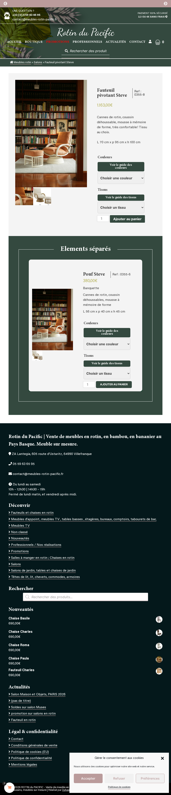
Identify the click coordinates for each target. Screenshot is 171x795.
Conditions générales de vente (34, 745)
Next (165, 4)
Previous (5, 4)
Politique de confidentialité (31, 758)
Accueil (14, 42)
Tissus (103, 190)
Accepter (88, 778)
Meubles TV (20, 525)
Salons (38, 62)
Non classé (19, 532)
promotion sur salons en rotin (33, 713)
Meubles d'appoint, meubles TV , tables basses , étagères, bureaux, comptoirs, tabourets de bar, (83, 519)
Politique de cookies (119, 787)
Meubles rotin (22, 62)
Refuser (119, 778)
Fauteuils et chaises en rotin (32, 513)
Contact (137, 42)
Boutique (34, 42)
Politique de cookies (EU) (30, 752)
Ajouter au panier (127, 219)
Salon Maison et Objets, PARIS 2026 (38, 694)
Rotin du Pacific (85, 32)
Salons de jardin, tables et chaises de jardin (43, 570)
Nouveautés (20, 538)
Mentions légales (24, 764)
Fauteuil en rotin (23, 720)
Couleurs (105, 157)
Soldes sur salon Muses (28, 707)
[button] (162, 758)
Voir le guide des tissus (121, 197)
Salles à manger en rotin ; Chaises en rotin (42, 558)
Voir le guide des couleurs (121, 167)
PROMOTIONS (57, 42)
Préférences (150, 778)
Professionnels (87, 42)
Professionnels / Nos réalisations (36, 545)
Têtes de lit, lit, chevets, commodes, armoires (45, 577)
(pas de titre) (21, 701)
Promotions (20, 551)
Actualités (116, 42)
